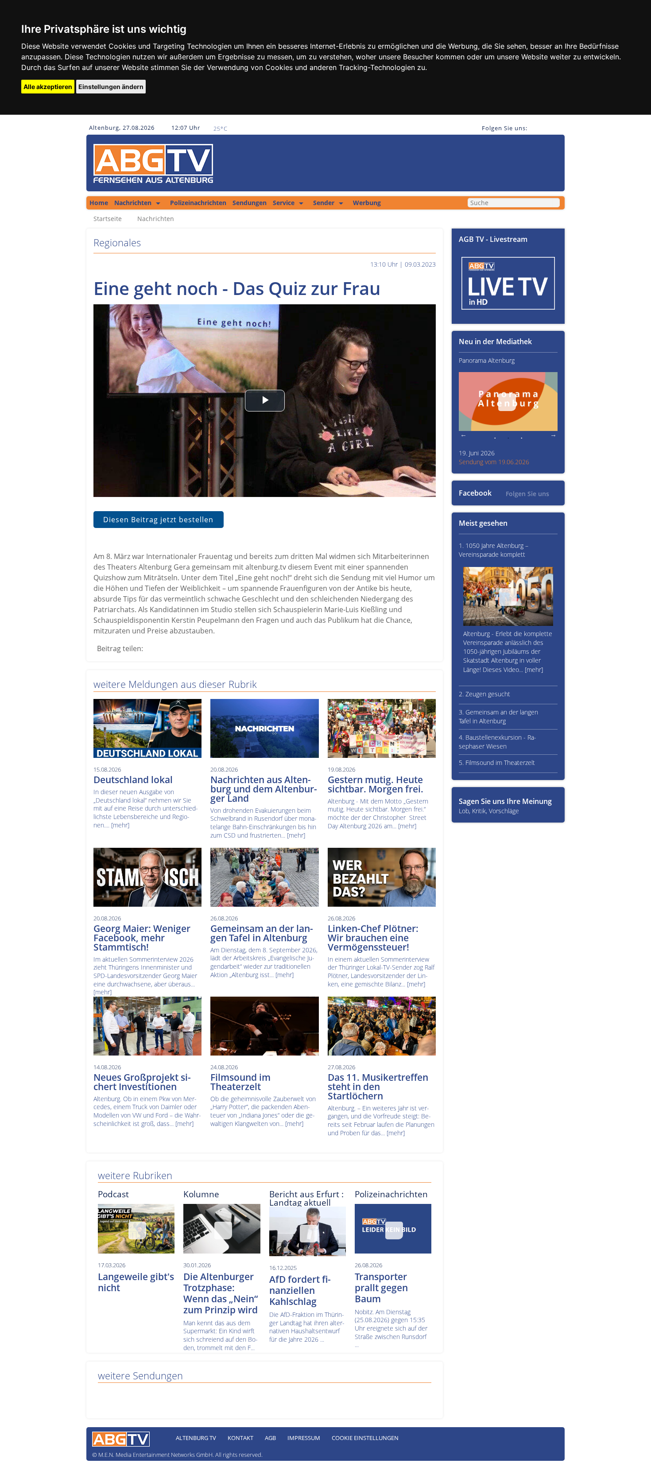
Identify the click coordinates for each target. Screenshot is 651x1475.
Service (283, 202)
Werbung (367, 202)
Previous (463, 435)
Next (553, 435)
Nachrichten (132, 202)
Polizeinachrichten (198, 202)
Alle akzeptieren (47, 86)
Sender (323, 202)
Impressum (303, 1438)
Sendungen (249, 202)
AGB (270, 1438)
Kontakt (240, 1438)
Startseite (107, 218)
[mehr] (120, 825)
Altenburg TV (196, 1438)
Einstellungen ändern (110, 86)
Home (98, 202)
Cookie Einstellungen (365, 1438)
